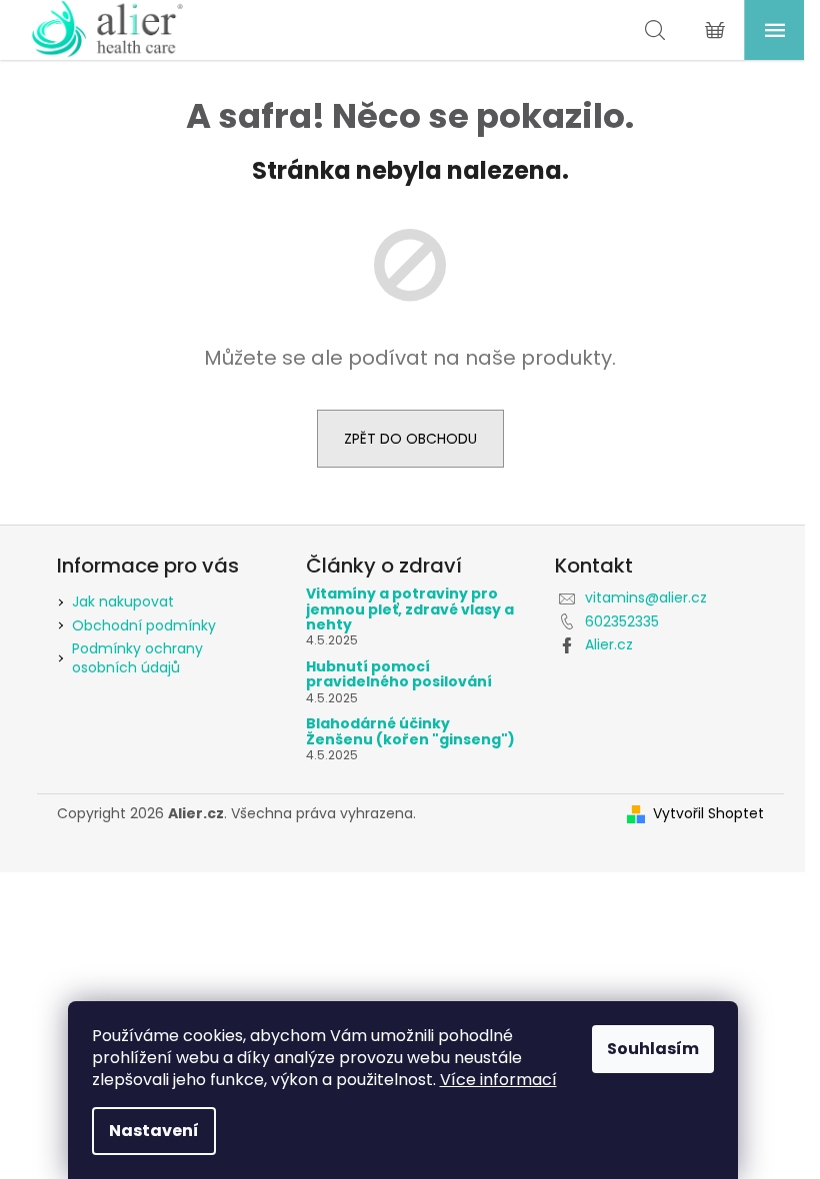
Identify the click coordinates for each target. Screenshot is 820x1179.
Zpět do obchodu (410, 439)
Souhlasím (653, 1048)
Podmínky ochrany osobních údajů (137, 657)
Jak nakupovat (123, 601)
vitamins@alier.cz (646, 597)
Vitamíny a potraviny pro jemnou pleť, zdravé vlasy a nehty (410, 609)
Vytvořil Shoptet (708, 813)
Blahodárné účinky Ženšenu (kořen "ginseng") (410, 731)
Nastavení (154, 1130)
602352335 (622, 621)
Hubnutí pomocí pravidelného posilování (399, 674)
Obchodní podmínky (144, 625)
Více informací (498, 1079)
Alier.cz (609, 644)
